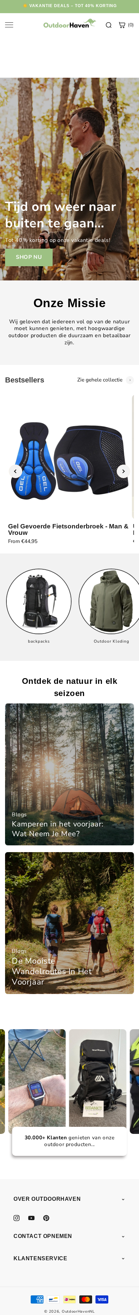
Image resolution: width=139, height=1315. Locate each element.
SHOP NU (29, 257)
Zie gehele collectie (99, 379)
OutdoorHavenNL (78, 1311)
